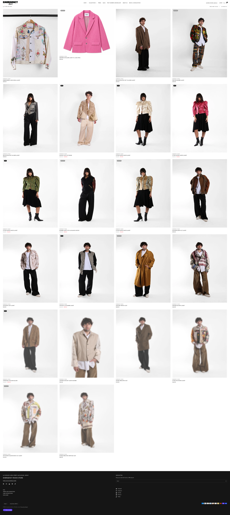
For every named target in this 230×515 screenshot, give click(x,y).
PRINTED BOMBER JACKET (178, 80)
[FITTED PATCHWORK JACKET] (199, 343)
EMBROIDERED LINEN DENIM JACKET (11, 80)
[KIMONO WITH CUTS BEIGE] (86, 118)
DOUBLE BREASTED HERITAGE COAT (67, 455)
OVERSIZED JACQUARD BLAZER (10, 380)
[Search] (224, 3)
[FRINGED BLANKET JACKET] (199, 268)
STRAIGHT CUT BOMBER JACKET (66, 305)
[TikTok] (16, 484)
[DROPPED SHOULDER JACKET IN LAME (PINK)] (86, 32)
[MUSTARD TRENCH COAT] (143, 268)
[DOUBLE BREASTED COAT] (143, 343)
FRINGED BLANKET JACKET (178, 305)
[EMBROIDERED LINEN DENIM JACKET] (30, 43)
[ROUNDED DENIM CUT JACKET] (199, 193)
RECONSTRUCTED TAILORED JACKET (11, 155)
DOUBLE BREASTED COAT (121, 380)
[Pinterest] (13, 484)
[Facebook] (4, 484)
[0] (226, 3)
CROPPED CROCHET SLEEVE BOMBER (68, 380)
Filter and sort (8, 6)
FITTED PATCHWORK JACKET (178, 380)
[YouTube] (10, 484)
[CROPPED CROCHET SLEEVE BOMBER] (86, 343)
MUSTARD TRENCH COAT (121, 305)
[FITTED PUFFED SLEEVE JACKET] (143, 118)
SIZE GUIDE (5, 495)
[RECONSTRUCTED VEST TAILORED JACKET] (143, 43)
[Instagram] (7, 484)
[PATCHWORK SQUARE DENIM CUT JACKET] (30, 418)
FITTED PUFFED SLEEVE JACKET (123, 155)
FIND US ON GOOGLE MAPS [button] (9, 480)
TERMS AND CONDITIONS (9, 491)
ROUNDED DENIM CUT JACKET (179, 230)
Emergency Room (63, 56)
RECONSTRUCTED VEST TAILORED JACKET (125, 80)
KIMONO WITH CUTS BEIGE (65, 155)
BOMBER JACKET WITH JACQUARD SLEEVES (69, 230)
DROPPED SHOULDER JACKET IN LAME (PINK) (69, 57)
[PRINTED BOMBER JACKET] (199, 43)
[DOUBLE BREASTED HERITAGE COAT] (86, 418)
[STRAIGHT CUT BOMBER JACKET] (86, 268)
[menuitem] (85, 3)
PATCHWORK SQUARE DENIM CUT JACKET (12, 455)
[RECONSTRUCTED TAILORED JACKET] (30, 118)
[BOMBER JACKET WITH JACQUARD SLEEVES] (86, 193)
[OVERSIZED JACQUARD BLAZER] (30, 343)
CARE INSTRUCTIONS (8, 493)
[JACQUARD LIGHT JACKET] (30, 268)
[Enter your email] (226, 481)
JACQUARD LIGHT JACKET (9, 305)
